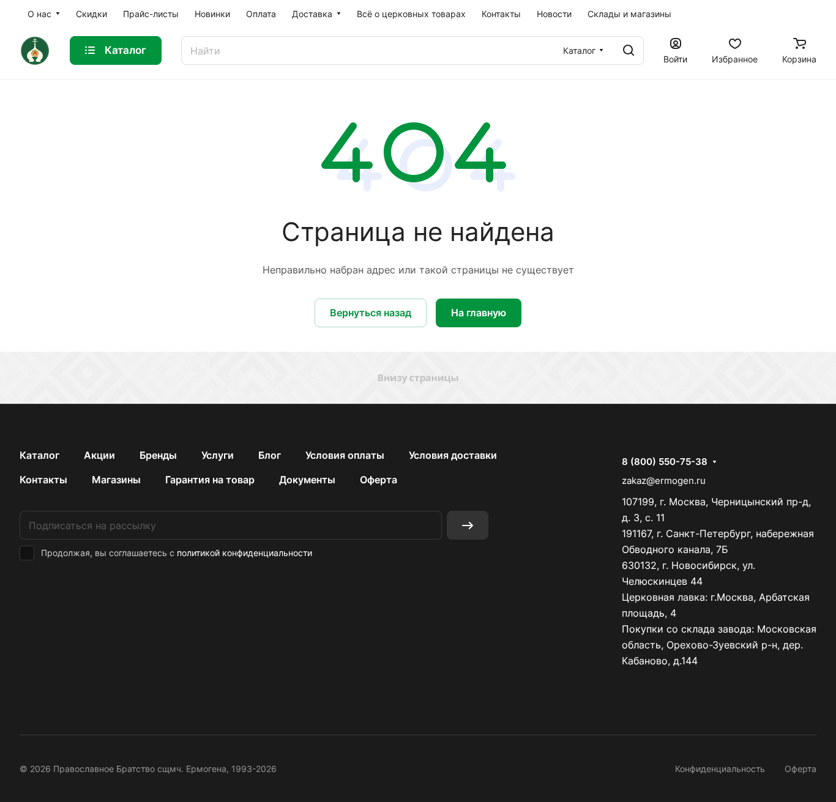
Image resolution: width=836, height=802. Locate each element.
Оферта (378, 479)
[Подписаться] (467, 525)
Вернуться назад (370, 312)
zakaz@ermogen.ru (664, 480)
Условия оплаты (344, 455)
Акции (99, 455)
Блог (269, 455)
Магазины (116, 479)
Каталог (39, 455)
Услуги (217, 455)
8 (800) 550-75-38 (664, 461)
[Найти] (628, 50)
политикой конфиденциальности (244, 553)
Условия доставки (453, 455)
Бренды (158, 455)
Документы (307, 479)
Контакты (43, 479)
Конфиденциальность (720, 768)
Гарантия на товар (210, 479)
